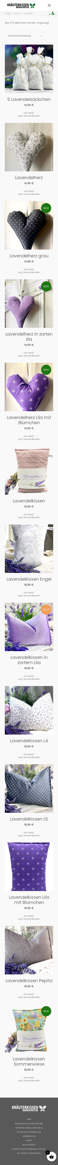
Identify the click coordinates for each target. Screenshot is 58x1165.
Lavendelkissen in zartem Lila (29, 660)
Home (8, 14)
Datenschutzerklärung (29, 1123)
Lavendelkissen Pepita (29, 981)
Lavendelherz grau (29, 256)
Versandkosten (31, 115)
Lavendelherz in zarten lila (29, 336)
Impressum (29, 1136)
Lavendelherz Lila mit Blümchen (29, 420)
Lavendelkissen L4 (29, 741)
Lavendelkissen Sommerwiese (29, 1061)
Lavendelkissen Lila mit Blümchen (29, 899)
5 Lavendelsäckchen (29, 99)
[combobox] (25, 36)
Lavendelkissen (29, 501)
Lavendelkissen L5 (29, 819)
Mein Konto (29, 1145)
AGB (29, 1119)
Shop (17, 14)
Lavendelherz (29, 178)
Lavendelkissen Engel (29, 579)
